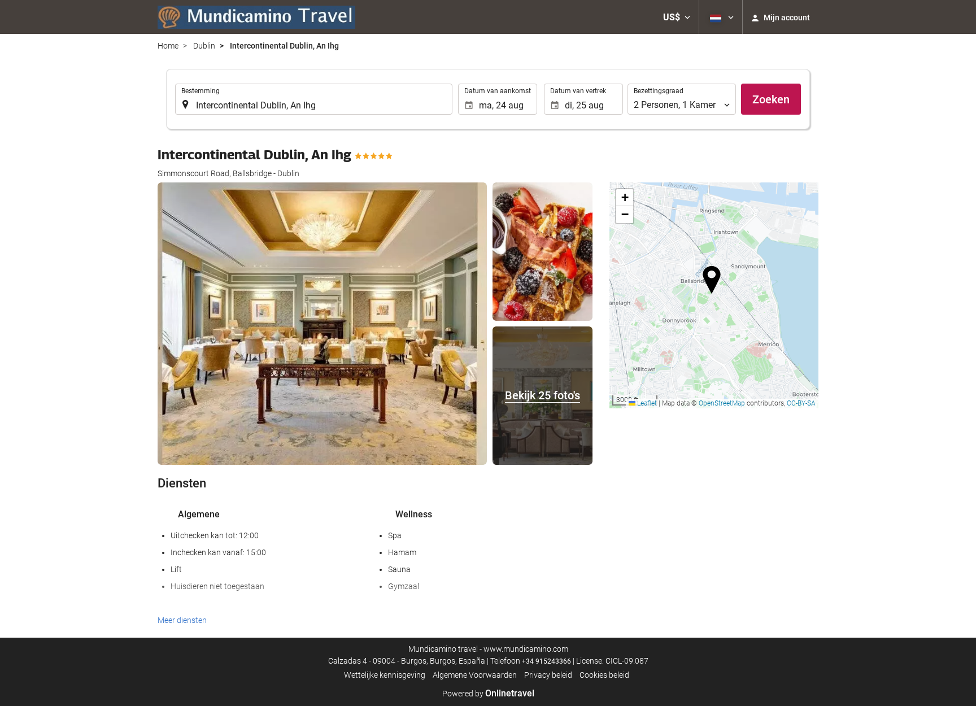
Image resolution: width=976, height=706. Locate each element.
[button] (677, 17)
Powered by (488, 693)
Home (168, 45)
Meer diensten (182, 620)
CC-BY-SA (801, 403)
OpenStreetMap (722, 403)
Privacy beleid (548, 674)
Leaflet (646, 403)
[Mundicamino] (256, 17)
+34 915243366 (546, 661)
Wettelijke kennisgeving (384, 674)
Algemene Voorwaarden (475, 674)
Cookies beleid (604, 674)
